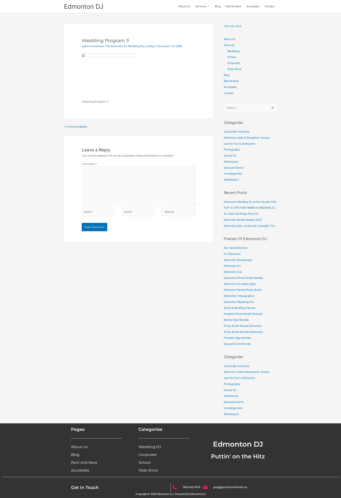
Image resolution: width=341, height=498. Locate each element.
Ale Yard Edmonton (236, 248)
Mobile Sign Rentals (236, 320)
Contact (269, 6)
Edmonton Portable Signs (240, 284)
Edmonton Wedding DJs (239, 302)
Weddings (233, 51)
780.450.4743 (232, 26)
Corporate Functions (237, 131)
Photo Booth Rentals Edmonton (243, 332)
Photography (232, 149)
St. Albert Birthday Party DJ (241, 213)
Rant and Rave (84, 462)
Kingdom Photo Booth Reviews (243, 313)
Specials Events (234, 167)
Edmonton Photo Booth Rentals (243, 278)
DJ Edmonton (232, 254)
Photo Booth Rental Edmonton (243, 326)
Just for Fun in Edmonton (239, 143)
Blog (218, 6)
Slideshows (231, 161)
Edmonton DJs (233, 272)
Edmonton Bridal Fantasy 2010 (243, 219)
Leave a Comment (93, 46)
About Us (184, 6)
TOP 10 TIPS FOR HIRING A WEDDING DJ (249, 207)
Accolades (252, 6)
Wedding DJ (231, 179)
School (231, 57)
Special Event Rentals (237, 344)
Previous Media (75, 126)
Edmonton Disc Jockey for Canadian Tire (249, 225)
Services (200, 6)
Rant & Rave (233, 6)
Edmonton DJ (83, 6)
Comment (89, 164)
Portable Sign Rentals (237, 337)
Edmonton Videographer (239, 296)
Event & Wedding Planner (240, 308)
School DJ (230, 155)
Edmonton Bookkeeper (238, 260)
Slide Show (234, 69)
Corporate (233, 63)
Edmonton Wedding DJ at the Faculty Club (250, 202)
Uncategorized (233, 173)
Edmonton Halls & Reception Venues (247, 137)
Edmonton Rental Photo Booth (243, 289)
